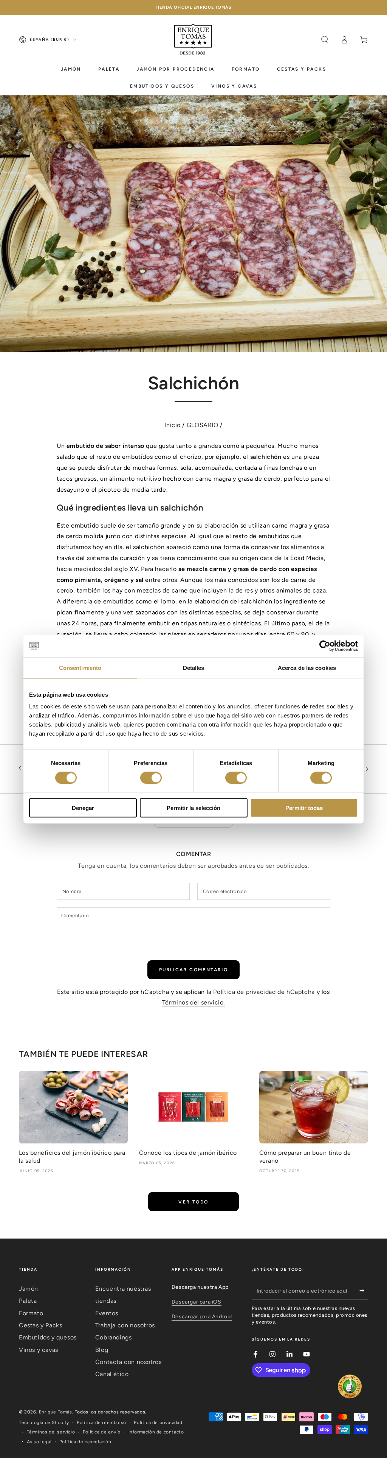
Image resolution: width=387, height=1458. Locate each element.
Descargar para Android (202, 1316)
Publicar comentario (193, 969)
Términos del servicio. (193, 1002)
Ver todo (193, 1202)
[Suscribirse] (363, 1290)
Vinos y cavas (38, 1349)
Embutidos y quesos (48, 1337)
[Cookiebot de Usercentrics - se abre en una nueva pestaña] (325, 645)
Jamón (28, 1288)
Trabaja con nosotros (125, 1325)
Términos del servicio (51, 1432)
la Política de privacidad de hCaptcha (262, 991)
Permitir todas (304, 808)
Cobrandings (113, 1337)
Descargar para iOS (196, 1302)
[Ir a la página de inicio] (193, 40)
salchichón (266, 456)
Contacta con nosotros (128, 1361)
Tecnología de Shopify (44, 1422)
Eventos (106, 1313)
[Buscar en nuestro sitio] (324, 39)
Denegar (83, 808)
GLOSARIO (202, 425)
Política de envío (102, 1432)
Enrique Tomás (55, 1412)
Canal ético (112, 1374)
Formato (31, 1313)
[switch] (151, 777)
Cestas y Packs (40, 1325)
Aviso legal (39, 1441)
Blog (101, 1349)
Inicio (172, 425)
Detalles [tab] (193, 667)
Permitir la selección (193, 808)
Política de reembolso (101, 1422)
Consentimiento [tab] (80, 667)
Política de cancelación (85, 1441)
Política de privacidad (158, 1422)
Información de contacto (156, 1432)
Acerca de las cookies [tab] (307, 667)
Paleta (28, 1300)
